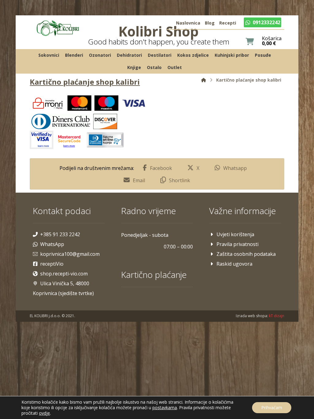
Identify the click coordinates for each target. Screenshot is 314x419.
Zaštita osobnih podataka (246, 254)
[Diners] (61, 121)
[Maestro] (106, 103)
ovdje (44, 413)
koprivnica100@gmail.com (70, 254)
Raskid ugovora (234, 263)
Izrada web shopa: (252, 315)
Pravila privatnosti (237, 244)
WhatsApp (52, 244)
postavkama (164, 407)
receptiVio (51, 263)
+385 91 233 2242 (60, 234)
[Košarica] (250, 40)
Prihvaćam (271, 407)
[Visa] (133, 103)
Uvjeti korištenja (235, 234)
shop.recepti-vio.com (64, 273)
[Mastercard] (79, 103)
